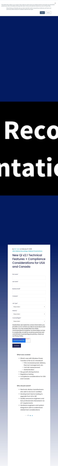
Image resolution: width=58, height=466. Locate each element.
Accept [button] (42, 12)
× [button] (55, 2)
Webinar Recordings (21, 251)
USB (13, 251)
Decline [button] (48, 12)
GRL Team (17, 249)
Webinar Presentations (35, 251)
